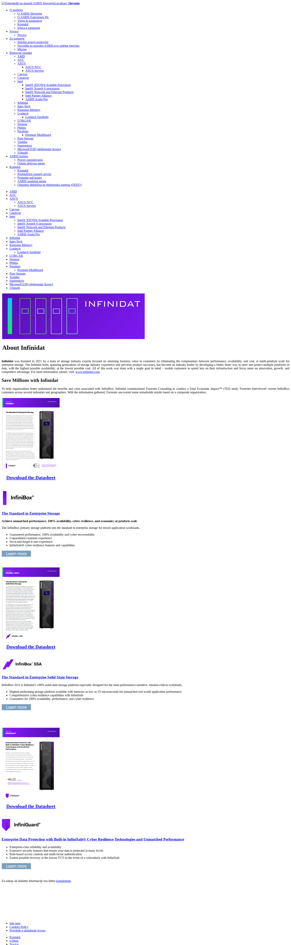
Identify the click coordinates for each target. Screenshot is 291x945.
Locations (67, 3)
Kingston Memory (28, 110)
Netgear (22, 124)
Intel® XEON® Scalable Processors (48, 85)
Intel (20, 81)
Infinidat (22, 102)
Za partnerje (17, 38)
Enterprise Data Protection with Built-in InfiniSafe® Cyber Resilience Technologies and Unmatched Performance (93, 839)
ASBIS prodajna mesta (31, 181)
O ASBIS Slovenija (29, 13)
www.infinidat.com (87, 372)
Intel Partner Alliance (38, 95)
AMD (21, 56)
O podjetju (16, 10)
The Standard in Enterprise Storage (31, 513)
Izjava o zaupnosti (28, 28)
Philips (21, 127)
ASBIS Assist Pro (36, 99)
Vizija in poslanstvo (29, 20)
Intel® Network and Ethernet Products (49, 92)
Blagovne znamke (21, 52)
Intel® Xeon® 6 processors (42, 88)
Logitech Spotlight (36, 117)
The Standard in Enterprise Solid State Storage (40, 677)
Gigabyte (23, 77)
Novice (14, 31)
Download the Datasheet (30, 477)
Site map (15, 923)
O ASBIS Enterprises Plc (33, 17)
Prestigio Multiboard (38, 135)
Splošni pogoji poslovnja (32, 42)
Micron (22, 49)
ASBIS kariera (19, 156)
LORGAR (24, 120)
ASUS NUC (33, 67)
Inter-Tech (23, 106)
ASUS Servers (34, 70)
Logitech (23, 113)
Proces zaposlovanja (30, 159)
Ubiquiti (22, 152)
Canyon (22, 74)
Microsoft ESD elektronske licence (39, 149)
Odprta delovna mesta (31, 163)
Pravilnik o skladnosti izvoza (27, 930)
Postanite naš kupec (29, 177)
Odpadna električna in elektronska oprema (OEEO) (49, 184)
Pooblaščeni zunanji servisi (34, 174)
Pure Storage (25, 138)
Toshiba (22, 142)
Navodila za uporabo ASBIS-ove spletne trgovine (48, 45)
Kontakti (22, 24)
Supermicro (24, 145)
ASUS (21, 63)
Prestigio (22, 131)
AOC (20, 60)
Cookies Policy (19, 927)
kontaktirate (63, 881)
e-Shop (14, 940)
